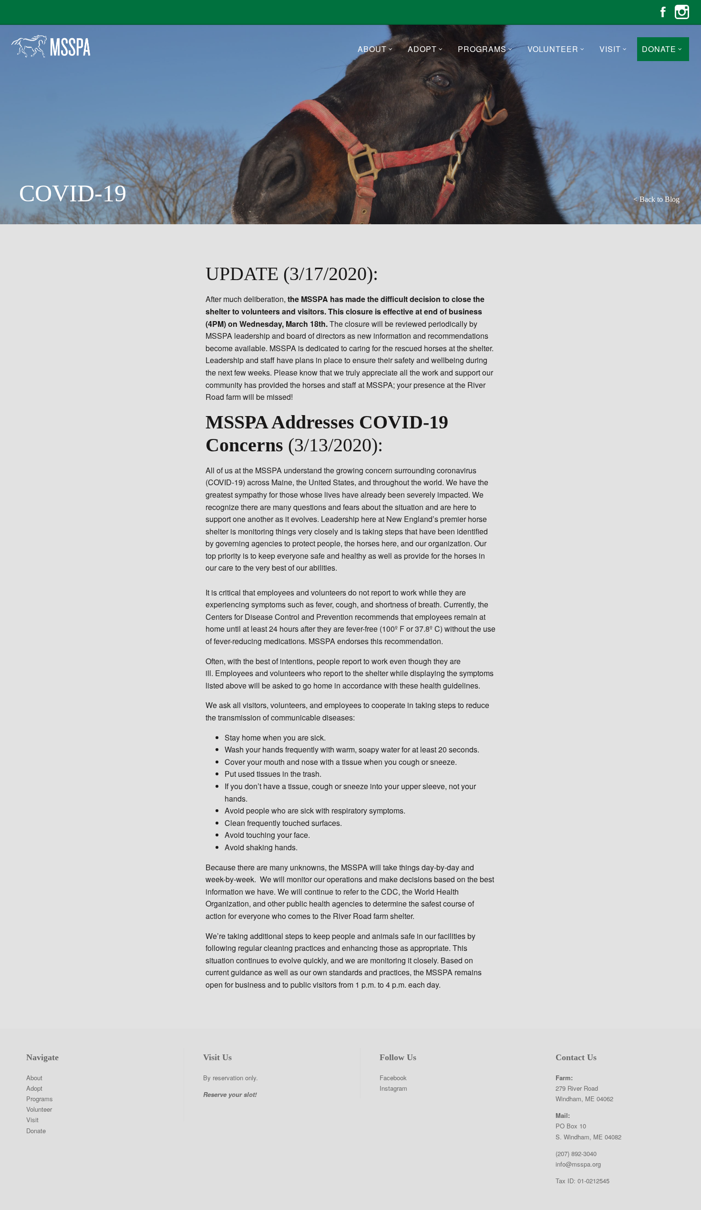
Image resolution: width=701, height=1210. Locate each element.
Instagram (681, 11)
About (372, 48)
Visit (610, 48)
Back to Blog (656, 199)
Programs (482, 48)
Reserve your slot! (230, 1094)
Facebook (662, 11)
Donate (659, 48)
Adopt (422, 48)
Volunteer (552, 48)
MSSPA (50, 46)
